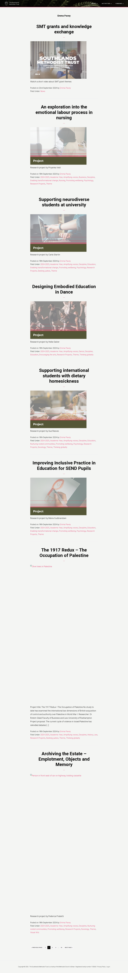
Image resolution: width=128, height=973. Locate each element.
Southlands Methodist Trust (12, 3)
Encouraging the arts (47, 355)
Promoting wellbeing (74, 180)
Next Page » (69, 948)
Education (91, 264)
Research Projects (37, 184)
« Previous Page (36, 948)
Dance (81, 351)
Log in (108, 966)
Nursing (62, 180)
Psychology (88, 180)
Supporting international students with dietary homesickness (64, 376)
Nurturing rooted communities (42, 444)
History (90, 735)
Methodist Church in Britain (67, 966)
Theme (49, 184)
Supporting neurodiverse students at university (64, 202)
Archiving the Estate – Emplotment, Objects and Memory (64, 759)
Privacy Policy (101, 966)
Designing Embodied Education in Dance (64, 289)
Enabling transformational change (44, 180)
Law (95, 735)
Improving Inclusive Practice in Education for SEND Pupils (64, 465)
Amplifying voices (70, 177)
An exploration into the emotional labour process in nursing (64, 112)
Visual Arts (34, 932)
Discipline (91, 177)
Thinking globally (86, 355)
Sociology (42, 447)
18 (62, 947)
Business (82, 177)
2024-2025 (44, 177)
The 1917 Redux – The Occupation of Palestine (64, 552)
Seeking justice (44, 271)
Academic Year (56, 177)
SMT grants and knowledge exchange (64, 29)
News (42, 91)
